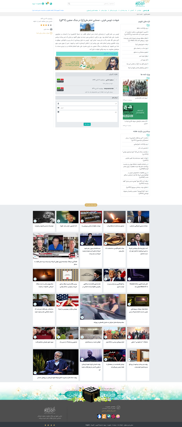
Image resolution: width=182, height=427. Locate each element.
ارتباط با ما (120, 425)
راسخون (145, 10)
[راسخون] (143, 6)
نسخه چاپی (46, 29)
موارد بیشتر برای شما (42, 33)
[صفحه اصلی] (54, 425)
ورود (33, 3)
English (88, 425)
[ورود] (51, 425)
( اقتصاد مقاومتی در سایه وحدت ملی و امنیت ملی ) (43, 10)
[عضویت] (48, 425)
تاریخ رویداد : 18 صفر (110, 53)
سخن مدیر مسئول (128, 425)
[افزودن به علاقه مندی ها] (45, 425)
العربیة (92, 425)
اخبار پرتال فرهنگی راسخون (109, 411)
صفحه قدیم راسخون (92, 10)
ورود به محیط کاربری (101, 425)
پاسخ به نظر (60, 81)
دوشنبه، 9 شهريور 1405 (59, 10)
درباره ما (114, 425)
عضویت (38, 3)
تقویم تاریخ (140, 14)
